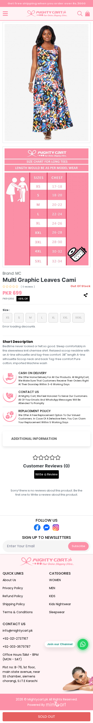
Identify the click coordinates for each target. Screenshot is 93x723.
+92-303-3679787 (16, 646)
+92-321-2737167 (15, 638)
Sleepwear (57, 612)
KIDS (52, 596)
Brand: (12, 273)
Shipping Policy (14, 604)
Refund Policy (13, 596)
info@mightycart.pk (18, 630)
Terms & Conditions (18, 612)
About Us (9, 580)
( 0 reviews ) (28, 286)
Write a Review (46, 474)
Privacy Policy (13, 588)
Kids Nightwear (60, 604)
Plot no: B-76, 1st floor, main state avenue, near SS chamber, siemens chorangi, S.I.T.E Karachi (21, 674)
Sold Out (46, 716)
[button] (5, 13)
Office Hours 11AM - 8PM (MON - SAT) (20, 656)
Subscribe (78, 546)
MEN (52, 588)
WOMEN (55, 580)
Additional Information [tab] (34, 438)
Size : (6, 310)
